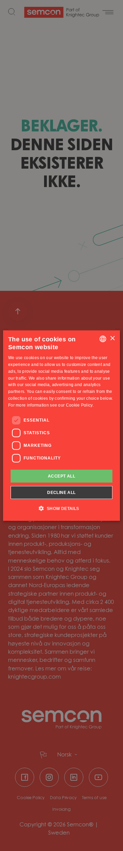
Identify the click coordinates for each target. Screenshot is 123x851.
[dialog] (61, 425)
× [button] (112, 338)
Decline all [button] (61, 492)
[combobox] (102, 338)
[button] (61, 508)
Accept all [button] (61, 475)
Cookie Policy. (80, 405)
